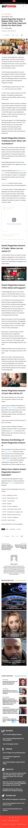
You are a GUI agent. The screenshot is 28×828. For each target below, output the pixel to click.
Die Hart (13, 431)
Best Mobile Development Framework (14, 799)
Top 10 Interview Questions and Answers (12, 810)
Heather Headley (12, 407)
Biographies (14, 658)
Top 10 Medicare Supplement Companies (11, 757)
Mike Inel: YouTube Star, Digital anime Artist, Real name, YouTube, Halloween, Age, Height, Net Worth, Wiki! (14, 783)
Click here (11, 483)
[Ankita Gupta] (2, 28)
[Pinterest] (15, 817)
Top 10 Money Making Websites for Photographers (13, 739)
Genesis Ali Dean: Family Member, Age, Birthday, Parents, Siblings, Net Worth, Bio (21, 546)
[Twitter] (18, 817)
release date (12, 529)
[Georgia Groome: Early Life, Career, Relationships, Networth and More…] (23, 682)
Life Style (14, 606)
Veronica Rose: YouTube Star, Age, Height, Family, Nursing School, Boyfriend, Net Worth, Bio (14, 634)
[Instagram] (12, 817)
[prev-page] (2, 668)
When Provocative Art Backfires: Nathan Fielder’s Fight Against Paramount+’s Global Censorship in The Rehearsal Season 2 (10, 701)
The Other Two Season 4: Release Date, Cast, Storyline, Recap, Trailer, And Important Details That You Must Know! (14, 775)
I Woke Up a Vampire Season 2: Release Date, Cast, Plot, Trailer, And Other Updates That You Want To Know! (7, 547)
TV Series (19, 529)
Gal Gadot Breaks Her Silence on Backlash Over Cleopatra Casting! (13, 790)
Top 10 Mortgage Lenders (10, 744)
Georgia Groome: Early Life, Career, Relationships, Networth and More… (10, 683)
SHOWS (11, 16)
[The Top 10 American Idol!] (14, 596)
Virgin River (4, 183)
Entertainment (8, 14)
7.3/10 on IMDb (5, 460)
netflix (7, 529)
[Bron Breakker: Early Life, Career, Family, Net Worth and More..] (23, 720)
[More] (21, 35)
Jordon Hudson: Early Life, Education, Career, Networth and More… (10, 692)
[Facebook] (10, 817)
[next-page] (5, 668)
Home (2, 14)
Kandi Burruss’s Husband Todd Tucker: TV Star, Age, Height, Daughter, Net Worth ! (14, 662)
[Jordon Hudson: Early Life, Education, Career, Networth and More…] (23, 691)
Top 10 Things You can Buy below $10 (14, 753)
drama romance (8, 451)
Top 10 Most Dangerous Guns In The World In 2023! (13, 804)
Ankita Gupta (8, 28)
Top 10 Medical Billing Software (12, 734)
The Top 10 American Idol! (14, 608)
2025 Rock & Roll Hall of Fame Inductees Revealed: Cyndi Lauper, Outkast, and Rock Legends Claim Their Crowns (11, 711)
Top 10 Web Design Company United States (14, 763)
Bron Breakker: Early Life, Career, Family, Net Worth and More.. (11, 720)
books (3, 89)
